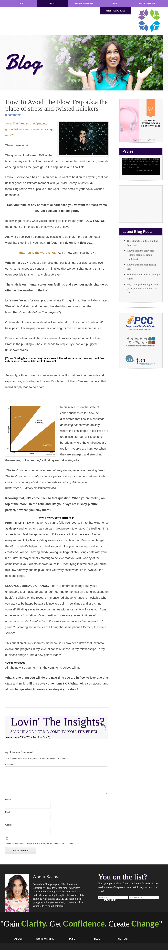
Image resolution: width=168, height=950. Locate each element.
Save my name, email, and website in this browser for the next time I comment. (39, 843)
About (52, 3)
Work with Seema (140, 204)
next (157, 173)
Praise (71, 939)
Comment (10, 764)
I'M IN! (110, 900)
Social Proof (147, 3)
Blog (115, 3)
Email (8, 812)
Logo (21, 3)
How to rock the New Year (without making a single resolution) (140, 254)
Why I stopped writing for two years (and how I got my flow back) (142, 288)
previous (154, 173)
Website (8, 825)
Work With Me (84, 3)
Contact (123, 939)
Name (8, 799)
